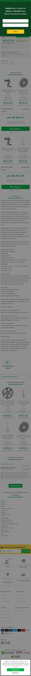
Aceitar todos (15, 669)
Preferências (15, 672)
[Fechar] (27, 5)
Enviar (15, 31)
